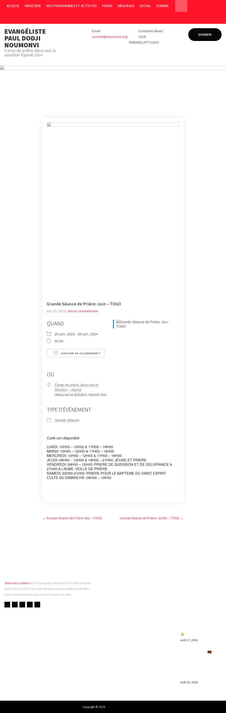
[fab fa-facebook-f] (184, 19)
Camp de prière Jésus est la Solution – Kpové (76, 387)
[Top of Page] (213, 703)
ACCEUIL (13, 6)
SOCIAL (145, 6)
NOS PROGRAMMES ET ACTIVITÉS (71, 6)
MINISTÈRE (33, 6)
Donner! (205, 34)
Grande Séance (67, 420)
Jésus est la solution (17, 583)
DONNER (162, 6)
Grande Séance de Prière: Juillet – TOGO (152, 518)
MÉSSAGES (126, 6)
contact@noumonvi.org (110, 36)
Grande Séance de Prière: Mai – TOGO (72, 518)
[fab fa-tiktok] (218, 19)
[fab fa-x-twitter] (201, 19)
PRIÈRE (107, 6)
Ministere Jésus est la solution (125, 707)
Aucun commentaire (83, 311)
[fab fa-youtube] (192, 19)
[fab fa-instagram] (209, 19)
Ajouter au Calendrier (79, 353)
